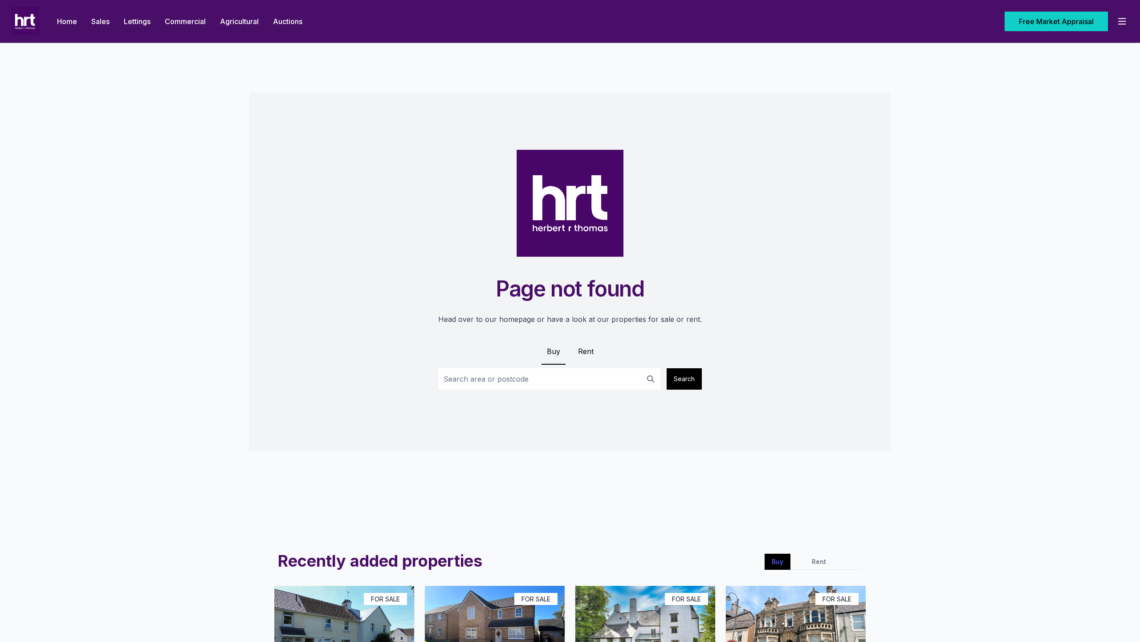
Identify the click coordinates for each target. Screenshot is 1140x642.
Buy (553, 351)
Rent (586, 351)
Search (684, 379)
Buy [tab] (777, 561)
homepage (517, 319)
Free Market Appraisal (1056, 21)
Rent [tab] (819, 561)
